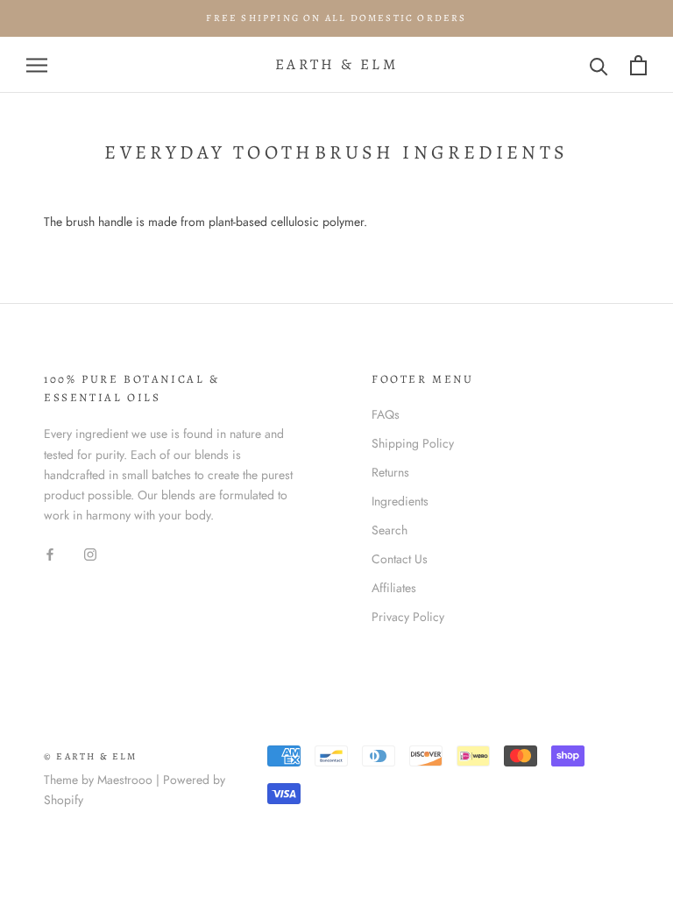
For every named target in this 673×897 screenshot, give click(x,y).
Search (389, 530)
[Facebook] (50, 553)
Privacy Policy (408, 616)
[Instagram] (90, 553)
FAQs (386, 414)
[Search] (599, 65)
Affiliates (394, 588)
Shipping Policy (413, 443)
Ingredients (400, 501)
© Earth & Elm (91, 756)
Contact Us (400, 559)
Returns (390, 472)
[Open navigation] (36, 65)
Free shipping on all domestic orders (336, 18)
